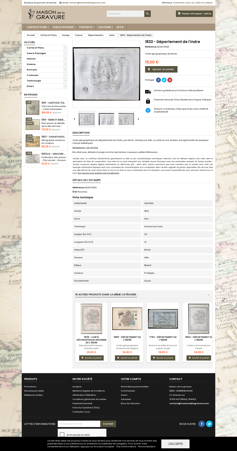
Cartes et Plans (37, 27)
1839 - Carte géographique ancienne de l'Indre (91, 339)
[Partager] (158, 80)
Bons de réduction (130, 403)
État (75, 191)
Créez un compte (203, 2)
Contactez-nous (81, 411)
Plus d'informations (126, 446)
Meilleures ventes (33, 395)
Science (31, 64)
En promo (31, 94)
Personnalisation (146, 446)
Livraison (77, 386)
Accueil (29, 42)
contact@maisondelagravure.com (87, 2)
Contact (175, 379)
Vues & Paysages (63, 27)
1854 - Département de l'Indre (198, 338)
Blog (120, 27)
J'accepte (175, 444)
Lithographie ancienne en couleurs (53, 142)
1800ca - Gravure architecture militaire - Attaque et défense (53, 154)
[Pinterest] (169, 80)
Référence (150, 46)
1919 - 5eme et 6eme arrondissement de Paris (53, 119)
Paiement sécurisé (82, 403)
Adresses (126, 399)
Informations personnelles (134, 386)
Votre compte (131, 379)
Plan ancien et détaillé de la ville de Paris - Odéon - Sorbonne (53, 126)
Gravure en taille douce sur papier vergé (163, 347)
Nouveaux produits (34, 390)
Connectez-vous (181, 2)
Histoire (31, 58)
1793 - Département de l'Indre (163, 338)
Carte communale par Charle (199, 347)
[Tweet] (164, 80)
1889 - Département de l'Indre (127, 338)
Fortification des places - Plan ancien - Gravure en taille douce (53, 160)
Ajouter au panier (161, 69)
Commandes (128, 390)
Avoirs (124, 395)
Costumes (104, 27)
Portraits (85, 27)
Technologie (34, 80)
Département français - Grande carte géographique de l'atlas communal (91, 350)
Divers (30, 86)
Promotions (30, 386)
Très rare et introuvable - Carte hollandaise (53, 108)
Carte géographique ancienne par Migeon (127, 347)
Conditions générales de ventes (89, 399)
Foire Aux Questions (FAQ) (86, 407)
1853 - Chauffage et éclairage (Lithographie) (53, 136)
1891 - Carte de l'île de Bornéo (53, 102)
